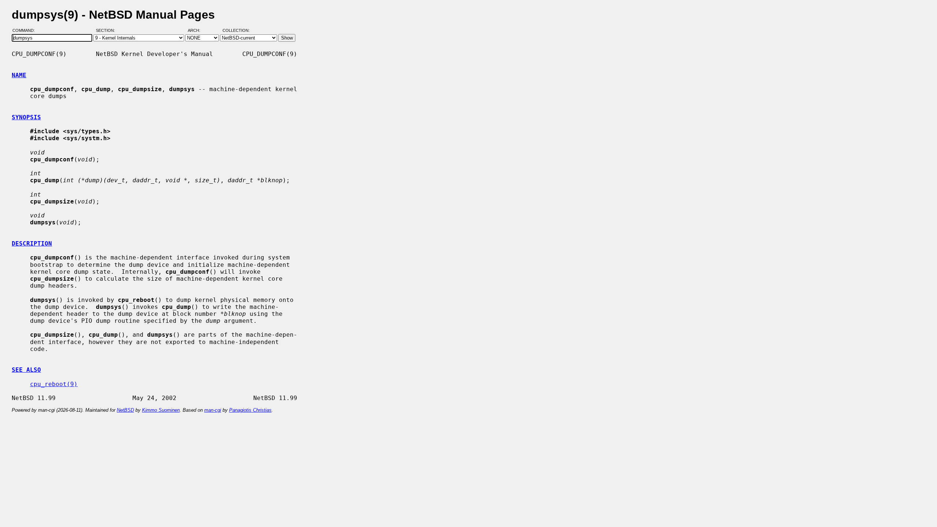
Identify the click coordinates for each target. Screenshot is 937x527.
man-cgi (212, 410)
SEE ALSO (26, 369)
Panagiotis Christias (250, 410)
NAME (19, 75)
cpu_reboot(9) (54, 384)
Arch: (197, 30)
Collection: (236, 30)
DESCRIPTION (32, 243)
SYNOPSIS (26, 117)
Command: (25, 30)
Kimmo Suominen (161, 410)
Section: (107, 30)
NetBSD (125, 410)
